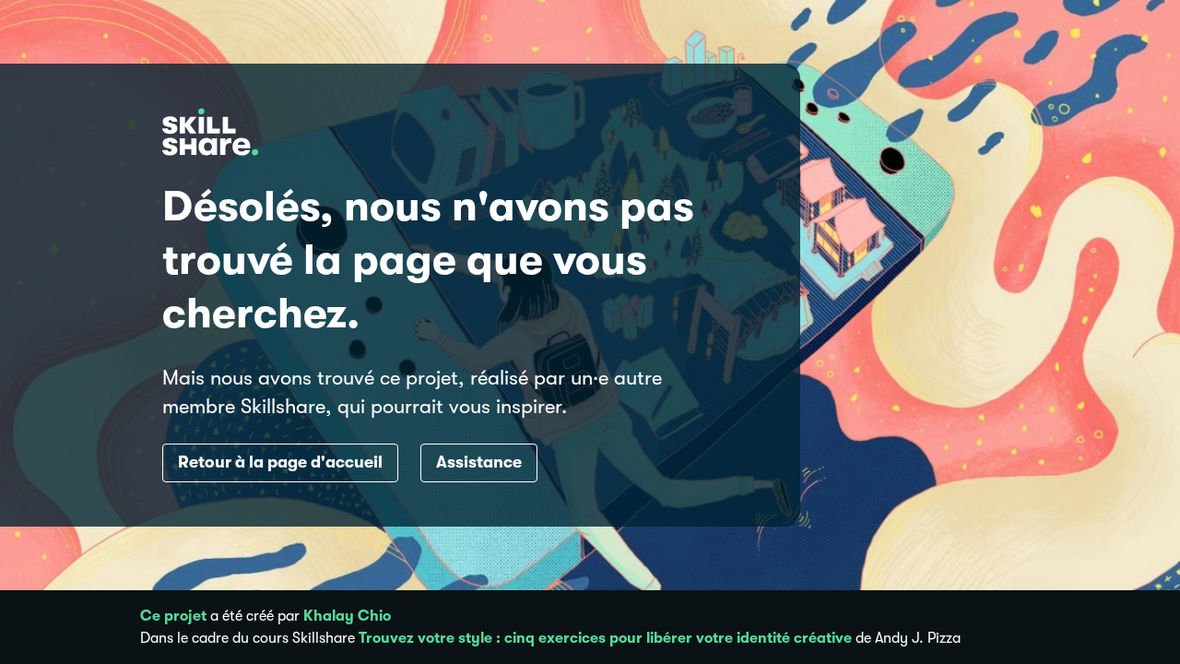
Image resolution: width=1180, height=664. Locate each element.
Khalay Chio (347, 616)
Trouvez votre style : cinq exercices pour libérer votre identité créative (605, 638)
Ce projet (173, 616)
